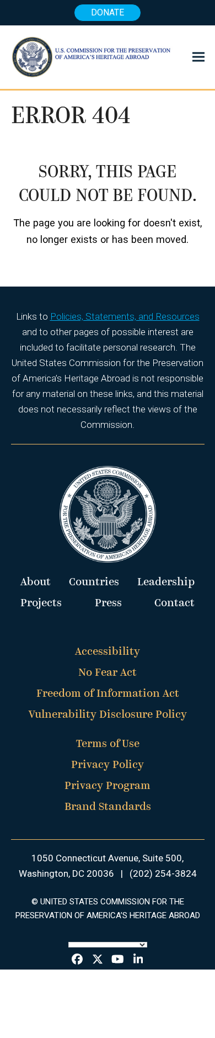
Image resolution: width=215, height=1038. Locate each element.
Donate (107, 12)
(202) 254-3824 (163, 873)
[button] (198, 57)
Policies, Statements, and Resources (125, 316)
